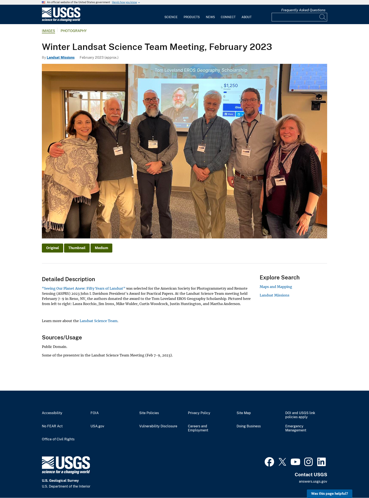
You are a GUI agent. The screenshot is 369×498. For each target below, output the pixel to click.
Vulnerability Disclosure (158, 426)
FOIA (95, 413)
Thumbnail (76, 248)
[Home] (61, 21)
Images (48, 31)
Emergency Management (295, 428)
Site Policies (149, 413)
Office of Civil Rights (58, 439)
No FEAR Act (52, 426)
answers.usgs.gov (313, 481)
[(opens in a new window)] (269, 461)
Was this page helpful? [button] (329, 494)
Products (192, 17)
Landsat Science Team (98, 321)
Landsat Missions (61, 57)
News (210, 17)
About (247, 17)
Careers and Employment (198, 428)
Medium (101, 248)
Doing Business (249, 426)
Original (52, 248)
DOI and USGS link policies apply (300, 415)
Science (171, 17)
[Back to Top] (353, 482)
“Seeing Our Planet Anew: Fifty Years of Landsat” (83, 288)
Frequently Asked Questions (303, 10)
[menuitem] (171, 14)
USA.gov (97, 426)
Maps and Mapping (276, 287)
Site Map (244, 413)
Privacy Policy (199, 413)
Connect (228, 17)
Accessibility (52, 413)
